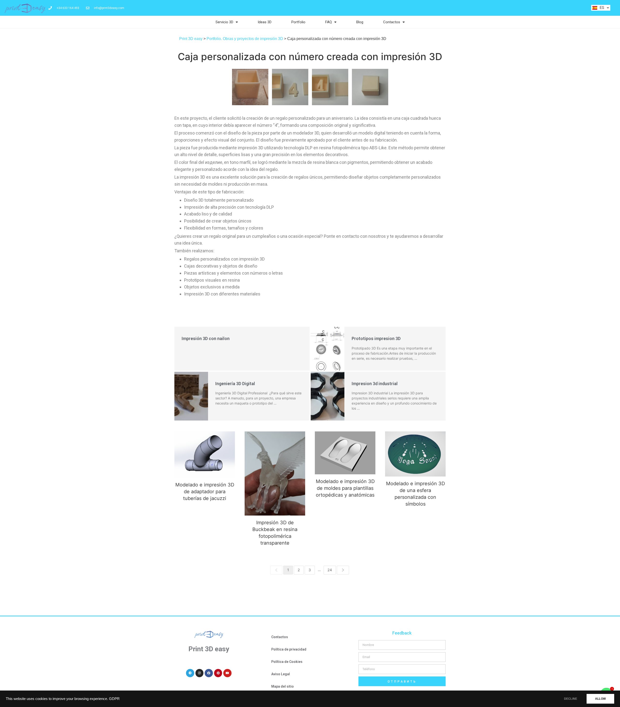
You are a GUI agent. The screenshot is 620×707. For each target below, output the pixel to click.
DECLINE (570, 698)
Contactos (391, 22)
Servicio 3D (224, 22)
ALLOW (600, 698)
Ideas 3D (264, 22)
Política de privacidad (288, 649)
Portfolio (298, 22)
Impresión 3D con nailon (206, 338)
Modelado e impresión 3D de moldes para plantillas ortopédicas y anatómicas (345, 453)
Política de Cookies (286, 662)
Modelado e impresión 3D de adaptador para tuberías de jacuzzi (204, 454)
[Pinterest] (218, 673)
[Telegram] (190, 673)
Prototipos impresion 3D (376, 338)
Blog (359, 22)
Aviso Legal (280, 674)
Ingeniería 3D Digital (235, 383)
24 (329, 570)
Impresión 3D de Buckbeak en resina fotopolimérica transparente (275, 473)
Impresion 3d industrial (375, 383)
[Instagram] (199, 673)
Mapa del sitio (282, 686)
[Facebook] (209, 673)
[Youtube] (227, 673)
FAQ (328, 22)
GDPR (114, 699)
